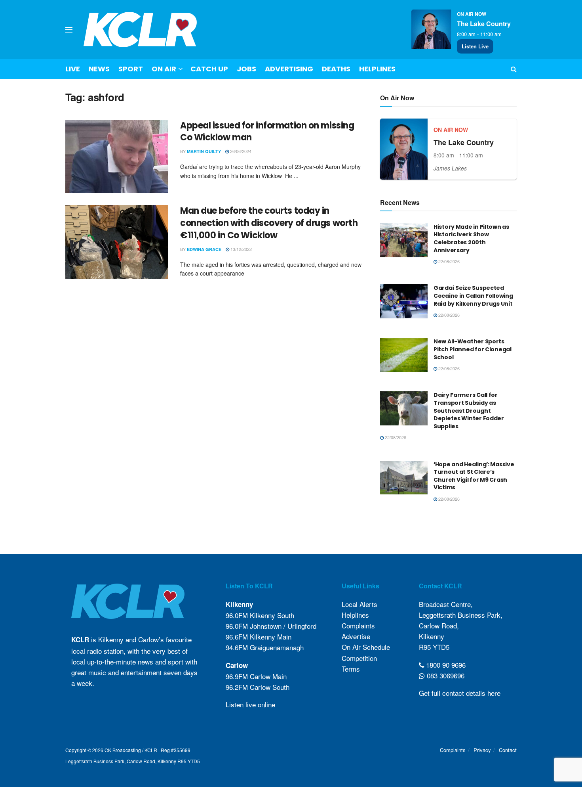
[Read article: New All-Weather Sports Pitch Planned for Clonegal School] (404, 355)
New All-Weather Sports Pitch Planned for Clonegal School (473, 349)
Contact (508, 750)
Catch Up (209, 69)
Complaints (358, 625)
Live (72, 69)
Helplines (377, 69)
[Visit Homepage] (140, 29)
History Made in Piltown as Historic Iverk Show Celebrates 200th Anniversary (471, 238)
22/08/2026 (448, 261)
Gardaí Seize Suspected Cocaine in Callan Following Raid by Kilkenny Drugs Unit (473, 295)
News (99, 69)
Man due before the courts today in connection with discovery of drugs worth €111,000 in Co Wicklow (269, 223)
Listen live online (250, 704)
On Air (164, 69)
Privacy (482, 750)
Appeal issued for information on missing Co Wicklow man (267, 131)
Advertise (356, 636)
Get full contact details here (459, 693)
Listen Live (475, 46)
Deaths (336, 69)
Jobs (246, 69)
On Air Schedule (366, 647)
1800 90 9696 (445, 665)
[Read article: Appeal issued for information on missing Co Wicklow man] (116, 156)
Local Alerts (359, 604)
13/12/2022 (240, 249)
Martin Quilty (204, 151)
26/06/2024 (240, 151)
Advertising (289, 69)
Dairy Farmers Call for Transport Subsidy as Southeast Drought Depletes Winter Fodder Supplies (469, 410)
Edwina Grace (204, 249)
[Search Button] (514, 69)
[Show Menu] (68, 30)
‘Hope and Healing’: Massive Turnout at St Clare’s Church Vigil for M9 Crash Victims (474, 476)
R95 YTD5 (434, 647)
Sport (130, 69)
